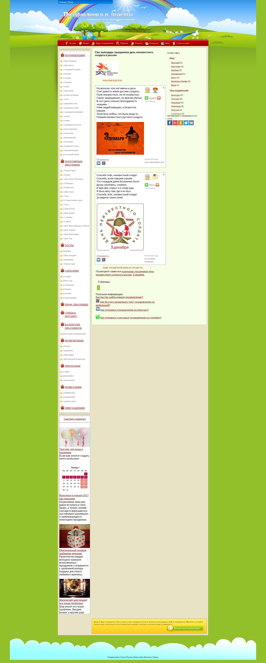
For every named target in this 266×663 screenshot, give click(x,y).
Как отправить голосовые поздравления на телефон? (130, 317)
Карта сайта (138, 657)
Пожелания (73, 387)
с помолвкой (68, 142)
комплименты (68, 376)
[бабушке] (147, 92)
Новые (86, 43)
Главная (63, 2)
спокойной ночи (69, 393)
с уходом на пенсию (70, 95)
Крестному (176, 66)
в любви (66, 372)
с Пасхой (66, 346)
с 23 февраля (68, 183)
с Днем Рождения (70, 61)
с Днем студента (69, 230)
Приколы (124, 43)
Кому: (172, 58)
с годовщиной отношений (73, 112)
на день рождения (70, 298)
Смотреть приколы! (75, 419)
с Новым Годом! (69, 170)
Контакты (148, 657)
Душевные (175, 103)
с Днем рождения (69, 255)
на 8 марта (67, 289)
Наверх (156, 657)
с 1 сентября (68, 217)
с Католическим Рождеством (74, 359)
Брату (173, 78)
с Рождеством (68, 187)
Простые (175, 110)
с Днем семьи (68, 192)
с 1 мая (66, 196)
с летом (66, 99)
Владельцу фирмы (179, 81)
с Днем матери (68, 213)
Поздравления (75, 55)
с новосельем (68, 133)
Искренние (176, 106)
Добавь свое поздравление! (187, 628)
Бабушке (175, 70)
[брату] (154, 92)
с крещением (68, 351)
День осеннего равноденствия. (74, 334)
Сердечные (176, 114)
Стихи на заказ (183, 43)
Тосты (69, 245)
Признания (72, 366)
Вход (70, 2)
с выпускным (68, 91)
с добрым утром (69, 401)
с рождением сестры (71, 146)
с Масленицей (68, 355)
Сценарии (72, 270)
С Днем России (69, 209)
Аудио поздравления (104, 43)
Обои (167, 43)
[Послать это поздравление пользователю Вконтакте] (99, 164)
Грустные (175, 99)
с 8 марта (66, 175)
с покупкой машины (70, 150)
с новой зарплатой (70, 129)
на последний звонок (71, 154)
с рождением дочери (71, 108)
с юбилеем (67, 74)
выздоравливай (69, 397)
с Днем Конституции (71, 234)
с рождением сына (70, 103)
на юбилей (67, 293)
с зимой (66, 86)
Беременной (176, 74)
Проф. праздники (76, 304)
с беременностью (69, 137)
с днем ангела (68, 65)
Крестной (175, 63)
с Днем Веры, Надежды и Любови (76, 226)
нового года (67, 281)
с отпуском (67, 82)
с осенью (66, 120)
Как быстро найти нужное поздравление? (119, 297)
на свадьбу (67, 78)
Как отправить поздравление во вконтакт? (124, 310)
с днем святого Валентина (73, 179)
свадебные (67, 251)
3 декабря (138, 274)
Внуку (173, 85)
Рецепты (138, 43)
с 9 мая (66, 204)
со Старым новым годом (72, 200)
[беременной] (154, 179)
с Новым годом (69, 264)
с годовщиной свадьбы (72, 69)
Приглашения (75, 408)
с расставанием (69, 380)
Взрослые (175, 95)
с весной (66, 116)
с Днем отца (67, 238)
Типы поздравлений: (179, 90)
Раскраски (153, 43)
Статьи (122, 657)
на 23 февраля (68, 285)
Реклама (129, 657)
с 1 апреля (67, 221)
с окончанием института (72, 125)
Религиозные (74, 340)
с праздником (68, 259)
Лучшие (72, 43)
